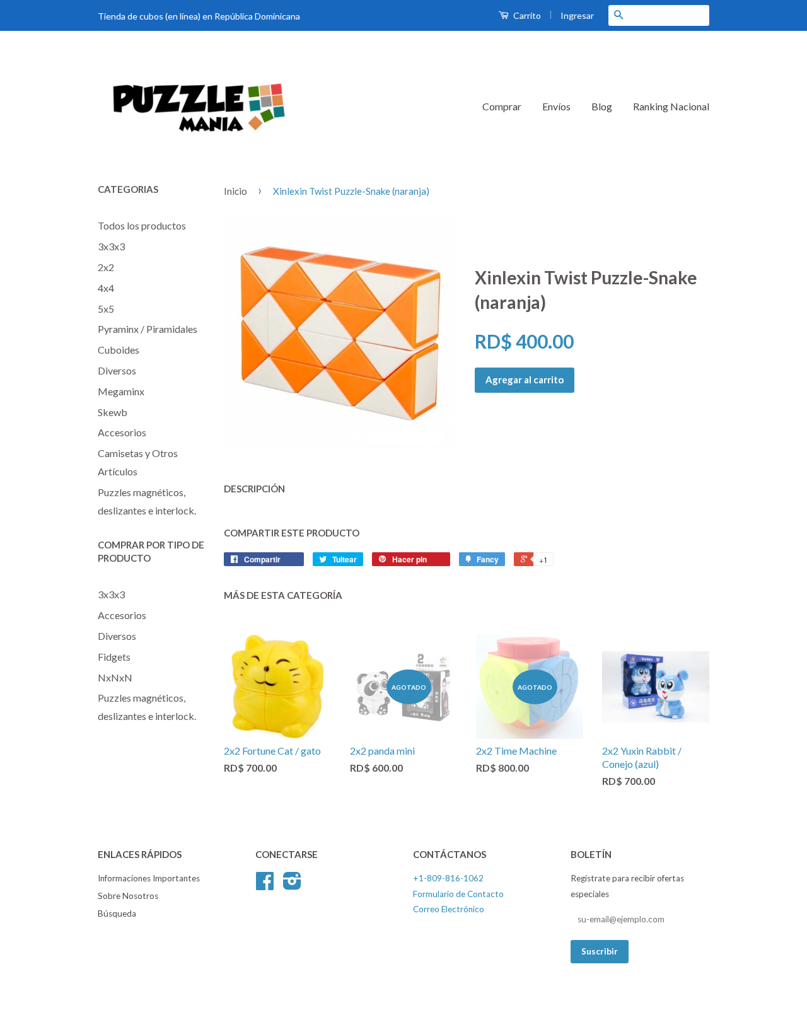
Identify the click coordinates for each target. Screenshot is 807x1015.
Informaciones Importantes (149, 878)
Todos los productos (142, 225)
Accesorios (122, 432)
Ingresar (577, 15)
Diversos (117, 370)
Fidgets (114, 657)
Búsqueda (117, 913)
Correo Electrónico (448, 909)
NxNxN (115, 677)
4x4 (106, 288)
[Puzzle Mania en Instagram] (292, 885)
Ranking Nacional (671, 106)
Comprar (501, 106)
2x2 (106, 267)
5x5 (106, 309)
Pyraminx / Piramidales (147, 329)
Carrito (526, 15)
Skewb (112, 412)
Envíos (556, 106)
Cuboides (118, 350)
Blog (601, 106)
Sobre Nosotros (128, 896)
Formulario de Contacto (458, 894)
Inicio (235, 191)
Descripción (254, 488)
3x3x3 (111, 246)
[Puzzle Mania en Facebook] (264, 885)
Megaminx (121, 391)
